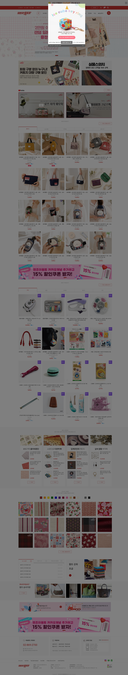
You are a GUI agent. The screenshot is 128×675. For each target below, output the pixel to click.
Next (83, 37)
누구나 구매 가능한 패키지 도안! (78, 43)
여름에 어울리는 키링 (66, 42)
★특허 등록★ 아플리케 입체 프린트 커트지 (55, 43)
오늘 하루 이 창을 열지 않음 (55, 45)
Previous (49, 37)
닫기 (83, 45)
